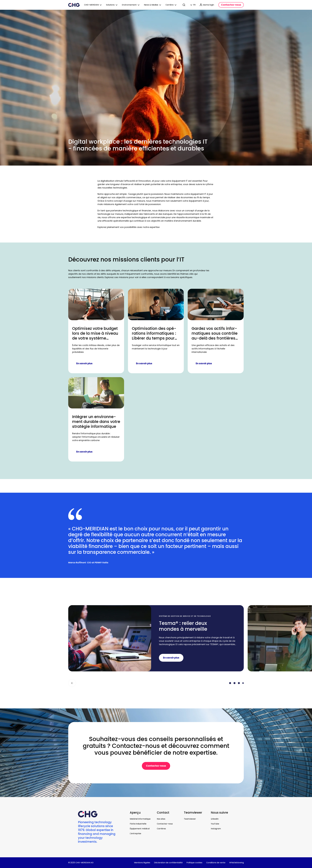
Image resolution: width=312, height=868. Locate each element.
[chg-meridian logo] (74, 5)
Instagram (216, 828)
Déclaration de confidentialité (168, 862)
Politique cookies (194, 862)
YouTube (215, 823)
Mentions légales (142, 862)
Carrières (161, 828)
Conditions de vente (215, 862)
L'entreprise (135, 833)
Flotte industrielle (138, 823)
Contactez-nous (165, 823)
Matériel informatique (140, 818)
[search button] (184, 5)
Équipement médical (140, 828)
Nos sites (161, 818)
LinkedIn (215, 818)
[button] (72, 683)
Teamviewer (190, 818)
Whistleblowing (236, 862)
